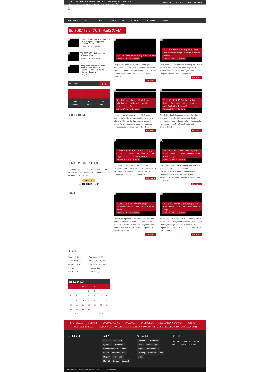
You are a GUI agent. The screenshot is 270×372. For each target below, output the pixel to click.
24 (101, 305)
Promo (165, 20)
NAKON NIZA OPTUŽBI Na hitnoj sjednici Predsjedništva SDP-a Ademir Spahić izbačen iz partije (182, 207)
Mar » (101, 314)
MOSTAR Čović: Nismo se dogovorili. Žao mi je (136, 56)
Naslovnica (73, 20)
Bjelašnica (107, 345)
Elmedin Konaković (110, 349)
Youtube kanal (111, 323)
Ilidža (124, 353)
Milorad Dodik (118, 357)
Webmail (92, 323)
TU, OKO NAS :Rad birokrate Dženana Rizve (92, 54)
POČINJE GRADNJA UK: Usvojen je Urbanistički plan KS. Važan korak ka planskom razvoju (135, 207)
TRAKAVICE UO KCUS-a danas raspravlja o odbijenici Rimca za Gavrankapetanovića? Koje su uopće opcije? (181, 154)
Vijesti (88, 20)
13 (77, 300)
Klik (104, 84)
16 (95, 300)
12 (71, 300)
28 (83, 310)
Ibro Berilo (116, 353)
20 (77, 305)
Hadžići (106, 353)
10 (101, 296)
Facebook (130, 323)
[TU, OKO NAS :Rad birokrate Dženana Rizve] (73, 56)
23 (95, 305)
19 (71, 305)
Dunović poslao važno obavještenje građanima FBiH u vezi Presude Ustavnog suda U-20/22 (148, 327)
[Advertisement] (155, 11)
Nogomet (125, 361)
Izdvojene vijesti (94, 261)
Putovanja (150, 20)
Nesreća (115, 361)
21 (83, 305)
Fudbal (123, 349)
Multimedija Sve (94, 264)
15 (89, 300)
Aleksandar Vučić (110, 341)
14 (83, 300)
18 (107, 300)
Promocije (168, 2)
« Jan (77, 314)
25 (107, 305)
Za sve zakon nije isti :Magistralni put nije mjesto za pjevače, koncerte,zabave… (95, 41)
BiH (120, 341)
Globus (70, 261)
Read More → (150, 80)
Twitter (176, 335)
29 (89, 310)
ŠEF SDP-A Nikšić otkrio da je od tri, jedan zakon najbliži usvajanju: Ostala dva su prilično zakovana (181, 53)
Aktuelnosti (72, 257)
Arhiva (191, 323)
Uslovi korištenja (194, 2)
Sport (101, 20)
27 (77, 310)
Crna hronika (93, 257)
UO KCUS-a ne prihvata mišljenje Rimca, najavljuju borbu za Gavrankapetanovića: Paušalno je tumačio (133, 103)
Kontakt (179, 2)
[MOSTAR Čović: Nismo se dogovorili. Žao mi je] (135, 50)
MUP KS (106, 361)
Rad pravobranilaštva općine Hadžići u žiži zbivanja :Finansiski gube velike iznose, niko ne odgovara (94, 69)
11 (107, 296)
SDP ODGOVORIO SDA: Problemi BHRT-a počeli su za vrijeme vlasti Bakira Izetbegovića (100, 1)
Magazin (134, 20)
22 (89, 305)
